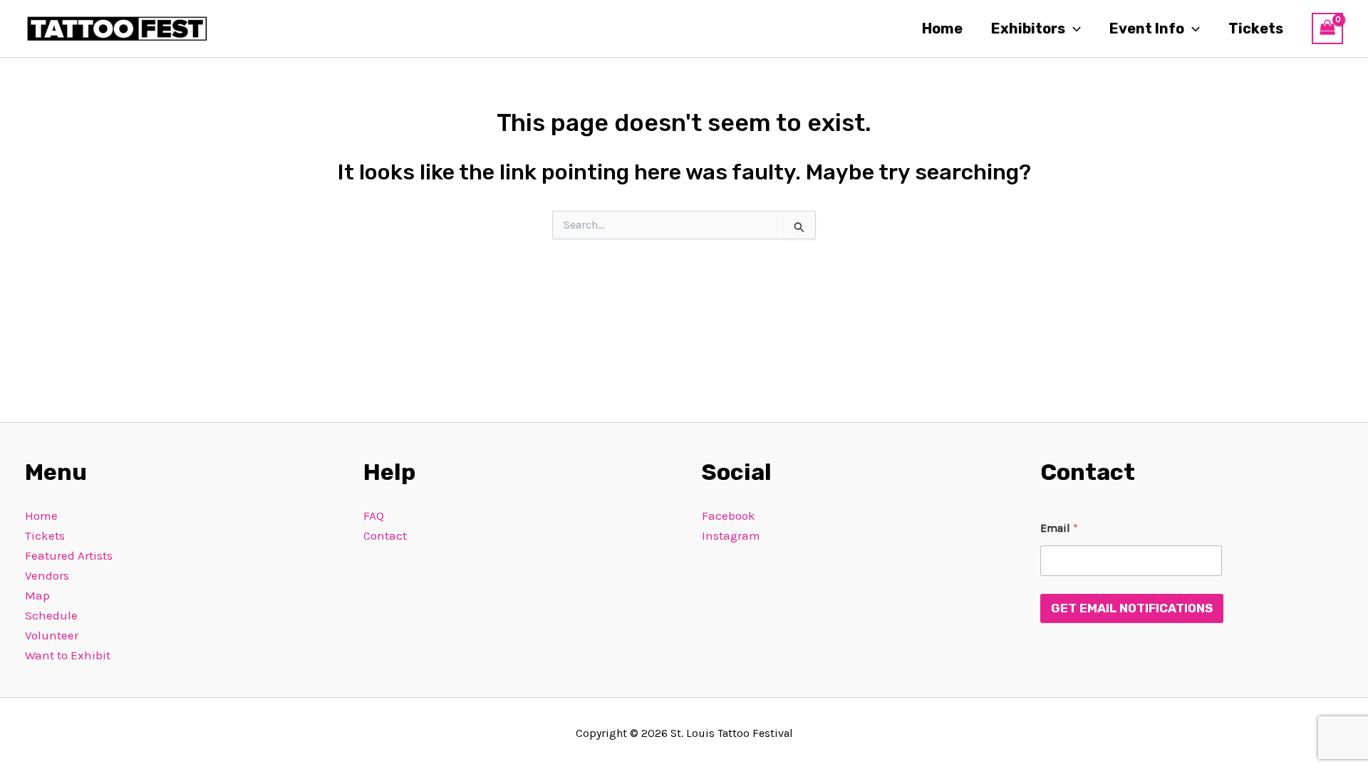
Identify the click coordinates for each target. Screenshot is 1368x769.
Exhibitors (1028, 28)
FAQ (373, 515)
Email (1059, 528)
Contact (385, 535)
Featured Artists (69, 555)
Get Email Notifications (1132, 608)
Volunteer (51, 635)
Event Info (1146, 28)
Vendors (47, 575)
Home (942, 28)
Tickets (1255, 28)
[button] (1073, 28)
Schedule (51, 615)
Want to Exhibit (67, 655)
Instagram (731, 535)
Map (37, 595)
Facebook (728, 515)
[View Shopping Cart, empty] (1327, 28)
